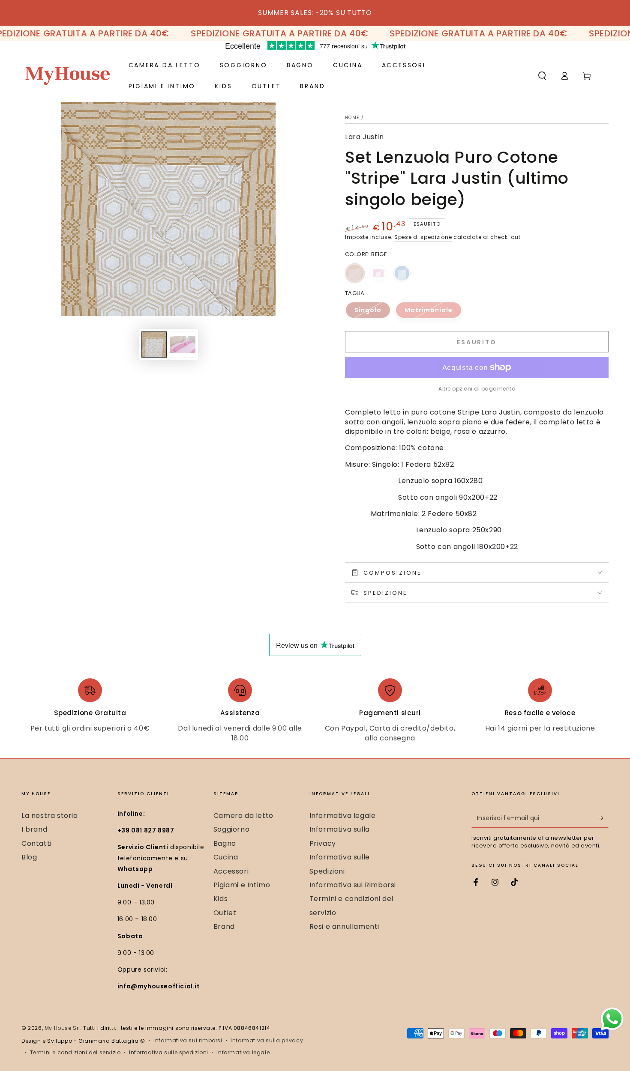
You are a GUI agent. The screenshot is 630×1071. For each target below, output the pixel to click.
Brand (224, 926)
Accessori (231, 871)
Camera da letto (243, 815)
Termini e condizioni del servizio (75, 1052)
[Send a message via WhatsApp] (612, 1018)
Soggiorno (231, 829)
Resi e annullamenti (344, 926)
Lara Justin (364, 137)
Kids (220, 899)
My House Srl (62, 1028)
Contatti (36, 843)
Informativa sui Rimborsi (352, 885)
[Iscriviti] (604, 817)
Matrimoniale (433, 312)
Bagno (224, 843)
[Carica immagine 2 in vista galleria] (182, 344)
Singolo (372, 312)
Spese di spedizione (423, 237)
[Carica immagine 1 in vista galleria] (154, 344)
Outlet (225, 913)
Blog (29, 857)
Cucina (225, 857)
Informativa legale (342, 815)
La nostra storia (49, 815)
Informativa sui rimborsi (187, 1040)
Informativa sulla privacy (267, 1040)
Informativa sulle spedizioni (168, 1052)
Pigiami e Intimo (241, 885)
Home (352, 117)
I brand (34, 829)
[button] (542, 75)
